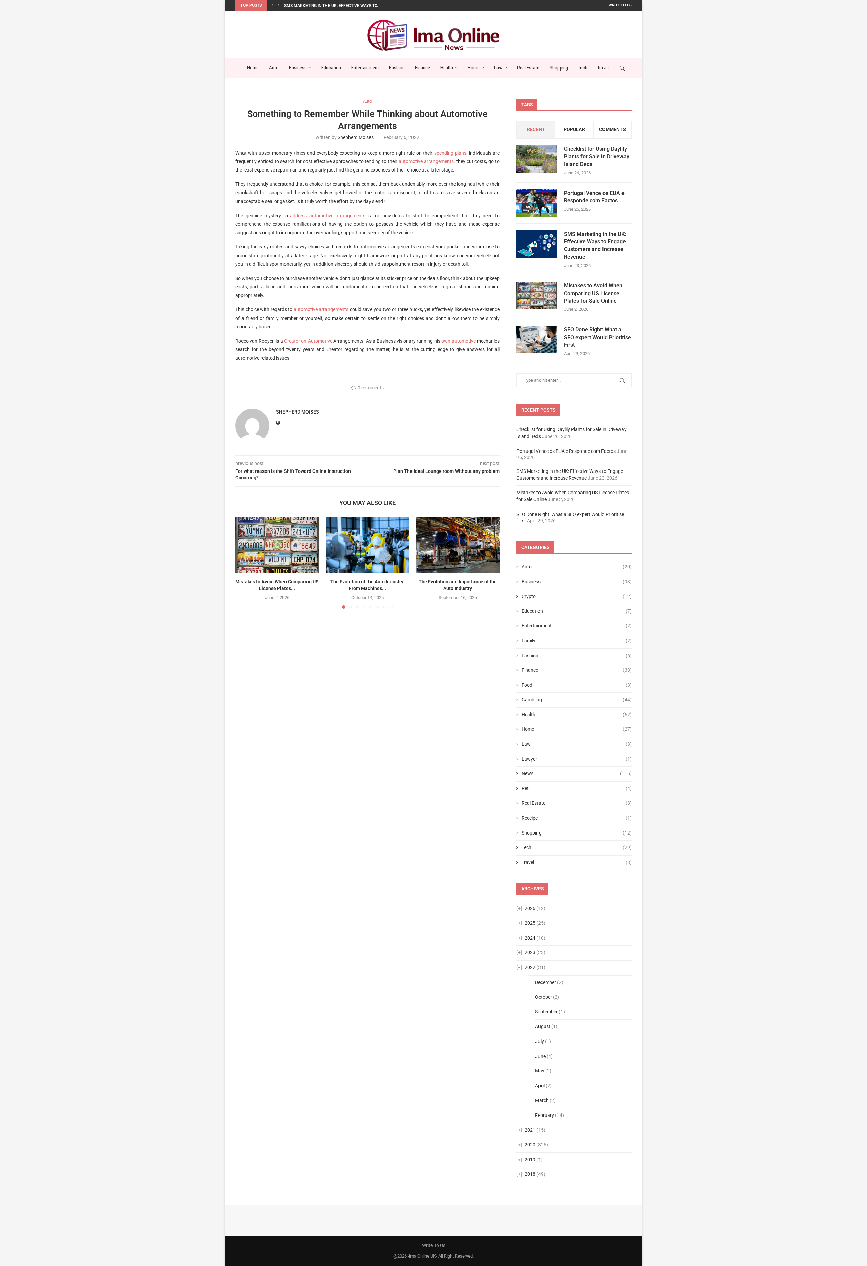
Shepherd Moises (356, 137)
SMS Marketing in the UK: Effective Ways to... (332, 5)
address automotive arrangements (327, 215)
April (540, 1085)
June (540, 1056)
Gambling (577, 699)
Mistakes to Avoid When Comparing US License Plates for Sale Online (593, 293)
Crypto (577, 596)
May (539, 1070)
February (544, 1115)
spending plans (450, 153)
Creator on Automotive (308, 341)
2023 (530, 952)
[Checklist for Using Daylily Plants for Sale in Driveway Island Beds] (536, 159)
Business (298, 68)
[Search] (622, 68)
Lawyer (577, 759)
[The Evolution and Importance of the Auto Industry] (458, 545)
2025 (530, 923)
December (545, 982)
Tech (582, 68)
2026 (530, 908)
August (542, 1026)
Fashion (397, 68)
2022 (530, 967)
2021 (530, 1130)
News (577, 773)
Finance (422, 68)
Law (498, 68)
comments (612, 129)
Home (253, 68)
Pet (577, 788)
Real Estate (528, 68)
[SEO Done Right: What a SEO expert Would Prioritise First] (536, 339)
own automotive (458, 341)
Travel (603, 68)
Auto (274, 68)
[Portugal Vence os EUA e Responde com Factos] (536, 203)
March (542, 1100)
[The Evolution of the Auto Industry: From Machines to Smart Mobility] (367, 545)
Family (577, 640)
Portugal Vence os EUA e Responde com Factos (594, 197)
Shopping (559, 68)
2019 (530, 1159)
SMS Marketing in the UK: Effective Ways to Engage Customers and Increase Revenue (595, 245)
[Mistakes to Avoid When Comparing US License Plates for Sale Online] (277, 545)
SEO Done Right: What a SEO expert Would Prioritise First (597, 337)
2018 (530, 1174)
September (546, 1011)
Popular (574, 129)
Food (577, 685)
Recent (536, 129)
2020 (530, 1144)
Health (446, 68)
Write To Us (620, 5)
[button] (272, 5)
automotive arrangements (426, 161)
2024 (530, 938)
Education (331, 68)
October (543, 997)
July (539, 1041)
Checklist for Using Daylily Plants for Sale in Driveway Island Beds (596, 156)
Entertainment (365, 68)
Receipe (577, 818)
